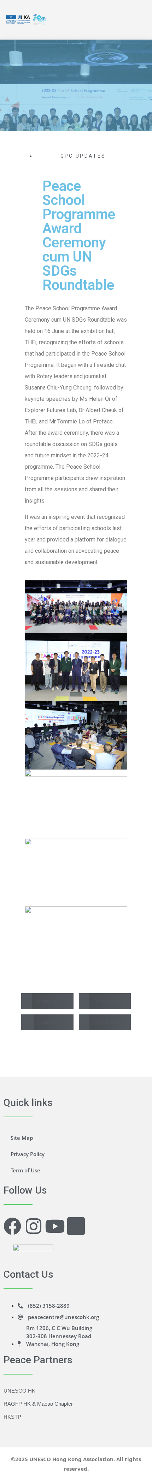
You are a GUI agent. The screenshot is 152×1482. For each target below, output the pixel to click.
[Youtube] (55, 1226)
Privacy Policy (28, 1154)
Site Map (22, 1137)
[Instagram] (33, 1226)
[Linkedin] (76, 1226)
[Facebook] (12, 1226)
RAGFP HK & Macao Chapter (38, 1404)
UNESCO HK (19, 1391)
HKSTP (12, 1417)
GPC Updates (83, 156)
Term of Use (25, 1170)
